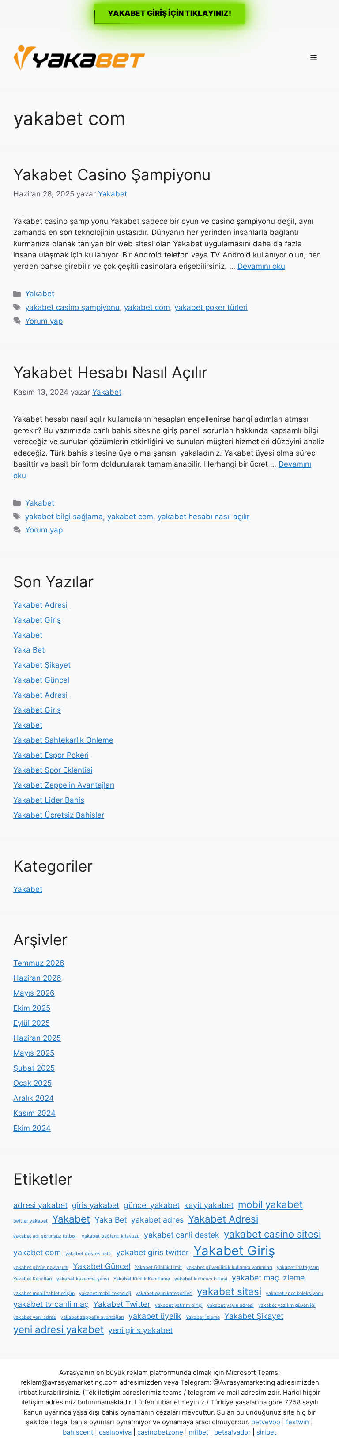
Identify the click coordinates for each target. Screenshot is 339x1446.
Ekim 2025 (31, 1008)
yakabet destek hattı (88, 1254)
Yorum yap (44, 321)
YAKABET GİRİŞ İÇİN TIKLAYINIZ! (169, 13)
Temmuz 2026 (38, 963)
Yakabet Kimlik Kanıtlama (141, 1279)
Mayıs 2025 (33, 1053)
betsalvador (232, 1432)
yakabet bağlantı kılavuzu (110, 1236)
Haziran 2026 (37, 978)
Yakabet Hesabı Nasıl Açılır (110, 372)
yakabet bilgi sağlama (64, 516)
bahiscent (78, 1432)
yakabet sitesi (229, 1291)
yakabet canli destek (181, 1234)
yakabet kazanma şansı (82, 1279)
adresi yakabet (40, 1205)
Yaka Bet (29, 650)
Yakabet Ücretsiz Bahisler (58, 815)
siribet (266, 1432)
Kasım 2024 (34, 1113)
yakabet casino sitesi (272, 1234)
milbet (198, 1432)
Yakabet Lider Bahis (48, 800)
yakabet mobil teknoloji (105, 1293)
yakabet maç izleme (268, 1277)
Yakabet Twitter (122, 1304)
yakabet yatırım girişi (179, 1305)
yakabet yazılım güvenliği (287, 1305)
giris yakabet (95, 1205)
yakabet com (147, 307)
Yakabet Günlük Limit (158, 1267)
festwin (297, 1422)
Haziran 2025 (37, 1038)
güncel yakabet (152, 1205)
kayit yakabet (209, 1205)
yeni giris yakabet (140, 1330)
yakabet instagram (298, 1267)
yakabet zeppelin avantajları (92, 1317)
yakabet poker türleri (211, 307)
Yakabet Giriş (37, 619)
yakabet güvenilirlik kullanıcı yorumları (229, 1267)
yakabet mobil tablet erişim (44, 1293)
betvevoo (265, 1422)
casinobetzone (160, 1432)
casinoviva (115, 1432)
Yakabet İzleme (203, 1317)
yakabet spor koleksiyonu (294, 1293)
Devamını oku (261, 266)
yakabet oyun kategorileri (164, 1293)
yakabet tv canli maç (51, 1304)
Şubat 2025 (34, 1068)
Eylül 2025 (31, 1023)
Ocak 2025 (32, 1083)
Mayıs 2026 (34, 993)
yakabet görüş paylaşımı (40, 1267)
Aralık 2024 (33, 1098)
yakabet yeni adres (34, 1317)
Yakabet (39, 293)
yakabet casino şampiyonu (72, 307)
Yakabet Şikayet (42, 665)
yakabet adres (157, 1219)
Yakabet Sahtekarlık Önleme (63, 740)
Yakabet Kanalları (32, 1279)
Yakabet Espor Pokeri (51, 755)
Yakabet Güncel (41, 680)
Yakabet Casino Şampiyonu (112, 174)
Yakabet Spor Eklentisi (52, 770)
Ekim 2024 (32, 1128)
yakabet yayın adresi (230, 1305)
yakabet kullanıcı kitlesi (200, 1279)
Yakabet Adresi (40, 604)
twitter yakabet (30, 1221)
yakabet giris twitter (152, 1252)
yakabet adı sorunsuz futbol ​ (45, 1236)
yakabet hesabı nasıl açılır (203, 516)
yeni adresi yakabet (58, 1329)
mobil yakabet (270, 1204)
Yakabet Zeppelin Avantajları (63, 785)
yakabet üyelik (154, 1316)
